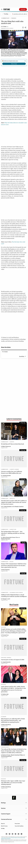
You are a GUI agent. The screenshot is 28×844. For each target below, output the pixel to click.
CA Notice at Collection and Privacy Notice (17, 837)
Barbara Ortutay (6, 755)
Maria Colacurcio (6, 446)
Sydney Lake (5, 694)
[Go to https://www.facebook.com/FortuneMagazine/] (6, 833)
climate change (14, 469)
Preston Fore (5, 635)
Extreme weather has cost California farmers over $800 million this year (11, 472)
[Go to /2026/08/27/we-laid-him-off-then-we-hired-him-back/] (14, 431)
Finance (13, 18)
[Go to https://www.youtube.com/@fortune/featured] (21, 833)
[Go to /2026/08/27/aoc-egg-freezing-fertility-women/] (14, 487)
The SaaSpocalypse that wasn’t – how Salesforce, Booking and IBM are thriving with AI (12, 533)
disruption (13, 529)
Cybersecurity (5, 747)
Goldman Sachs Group (16, 592)
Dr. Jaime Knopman (6, 506)
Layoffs (12, 441)
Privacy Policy (9, 837)
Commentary (5, 18)
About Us (3, 823)
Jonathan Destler (6, 475)
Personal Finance (6, 657)
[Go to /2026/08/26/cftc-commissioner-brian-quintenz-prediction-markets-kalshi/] (14, 551)
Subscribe (23, 9)
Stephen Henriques (5, 538)
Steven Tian (15, 537)
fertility (12, 498)
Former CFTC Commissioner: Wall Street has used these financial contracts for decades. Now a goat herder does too (13, 565)
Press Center (17, 823)
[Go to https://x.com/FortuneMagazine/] (9, 833)
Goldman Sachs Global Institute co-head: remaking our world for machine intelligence (14, 595)
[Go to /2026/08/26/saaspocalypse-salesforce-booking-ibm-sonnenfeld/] (14, 518)
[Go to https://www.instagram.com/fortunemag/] (15, 833)
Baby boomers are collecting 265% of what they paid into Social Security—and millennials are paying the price (13, 720)
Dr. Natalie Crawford (18, 506)
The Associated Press (6, 756)
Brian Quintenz (6, 569)
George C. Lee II (6, 598)
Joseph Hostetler (6, 662)
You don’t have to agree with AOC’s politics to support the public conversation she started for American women (14, 502)
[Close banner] (25, 61)
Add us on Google (14, 63)
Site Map (3, 828)
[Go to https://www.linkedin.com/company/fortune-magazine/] (12, 833)
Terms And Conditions (19, 826)
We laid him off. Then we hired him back (12, 444)
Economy (3, 716)
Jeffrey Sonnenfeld (7, 537)
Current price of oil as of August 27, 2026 (12, 659)
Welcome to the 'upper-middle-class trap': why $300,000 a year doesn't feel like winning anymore (13, 782)
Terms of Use (4, 837)
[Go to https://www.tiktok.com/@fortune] (18, 833)
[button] (4, 26)
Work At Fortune (4, 826)
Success (3, 627)
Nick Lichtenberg (6, 724)
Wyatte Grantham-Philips (17, 755)
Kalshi (11, 561)
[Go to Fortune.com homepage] (6, 9)
